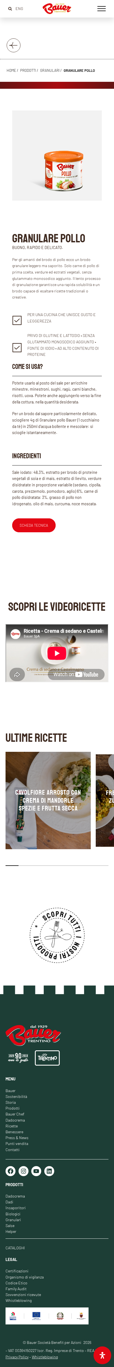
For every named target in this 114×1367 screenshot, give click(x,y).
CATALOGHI (15, 1247)
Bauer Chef (15, 1114)
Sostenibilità (16, 1096)
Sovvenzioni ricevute (23, 1294)
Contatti (13, 1149)
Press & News (17, 1137)
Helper (11, 1231)
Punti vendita (17, 1143)
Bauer (10, 1090)
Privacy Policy (17, 1356)
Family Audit (16, 1288)
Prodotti (13, 1108)
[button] (12, 865)
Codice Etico (16, 1282)
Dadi (9, 1201)
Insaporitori (16, 1207)
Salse (10, 1225)
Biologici (13, 1213)
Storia (11, 1102)
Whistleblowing (19, 1300)
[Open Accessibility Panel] (102, 1355)
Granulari (49, 70)
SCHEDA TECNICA (34, 525)
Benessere (14, 1131)
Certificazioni (17, 1271)
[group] (48, 800)
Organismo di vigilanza (25, 1277)
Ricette (12, 1126)
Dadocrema (15, 1120)
